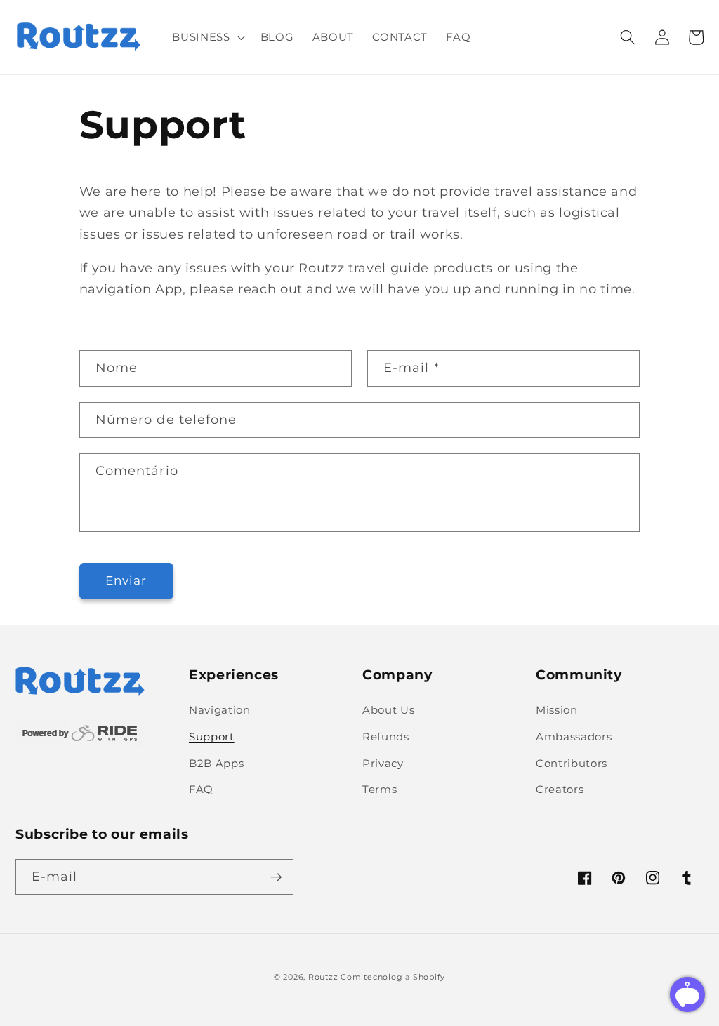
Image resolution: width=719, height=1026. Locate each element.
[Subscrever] (276, 877)
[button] (207, 37)
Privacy (383, 763)
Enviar (126, 580)
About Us (388, 710)
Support (212, 736)
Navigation (220, 710)
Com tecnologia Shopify (393, 977)
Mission (557, 710)
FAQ (201, 789)
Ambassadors (574, 736)
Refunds (385, 736)
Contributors (571, 763)
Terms (379, 789)
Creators (559, 789)
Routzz (323, 977)
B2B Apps (216, 763)
